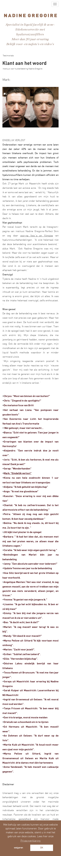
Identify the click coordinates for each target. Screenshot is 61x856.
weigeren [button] (18, 847)
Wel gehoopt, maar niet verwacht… (23, 427)
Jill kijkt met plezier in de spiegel (22, 532)
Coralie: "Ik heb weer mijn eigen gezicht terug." (30, 550)
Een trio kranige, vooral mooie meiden (25, 717)
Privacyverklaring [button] (30, 840)
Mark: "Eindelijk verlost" (18, 473)
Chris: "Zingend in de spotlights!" (22, 400)
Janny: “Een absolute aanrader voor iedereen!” (30, 563)
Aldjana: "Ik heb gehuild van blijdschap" (26, 486)
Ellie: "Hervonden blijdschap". (21, 658)
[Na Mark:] (30, 107)
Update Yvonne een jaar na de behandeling (28, 568)
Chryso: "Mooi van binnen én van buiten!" (27, 396)
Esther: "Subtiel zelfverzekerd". (22, 654)
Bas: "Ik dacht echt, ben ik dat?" (21, 622)
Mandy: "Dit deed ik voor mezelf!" (23, 635)
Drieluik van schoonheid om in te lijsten (26, 721)
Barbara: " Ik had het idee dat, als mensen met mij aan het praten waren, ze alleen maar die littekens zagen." (30, 541)
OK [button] (41, 847)
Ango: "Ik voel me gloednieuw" (21, 491)
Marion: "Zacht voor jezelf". (19, 649)
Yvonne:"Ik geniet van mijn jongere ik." (25, 599)
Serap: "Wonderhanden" (17, 468)
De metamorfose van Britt (19, 405)
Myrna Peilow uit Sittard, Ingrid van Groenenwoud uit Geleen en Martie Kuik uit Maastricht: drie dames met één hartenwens (30, 758)
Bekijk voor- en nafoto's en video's (30, 44)
